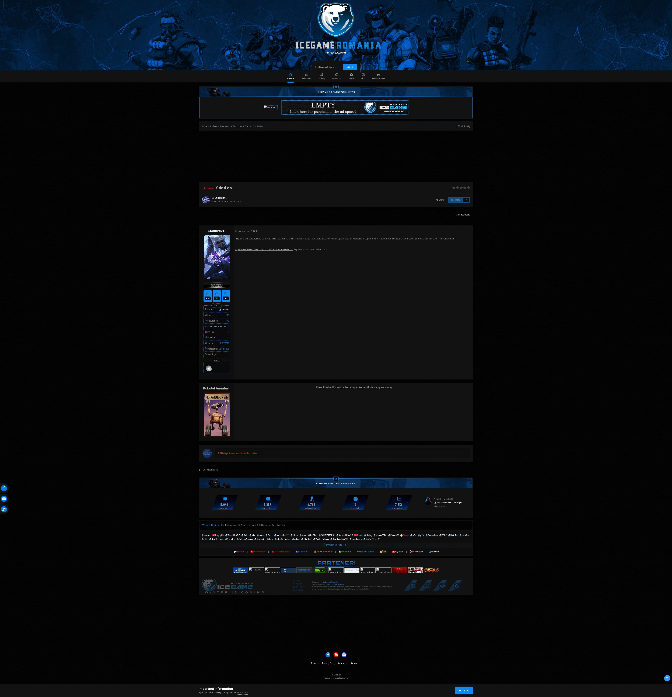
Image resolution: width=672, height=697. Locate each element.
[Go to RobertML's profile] (206, 200)
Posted (246, 231)
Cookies (355, 663)
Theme (314, 663)
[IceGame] (232, 585)
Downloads (337, 78)
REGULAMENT (300, 587)
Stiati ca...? (236, 201)
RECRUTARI (299, 590)
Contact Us (343, 663)
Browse (290, 78)
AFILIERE (299, 583)
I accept (465, 690)
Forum (298, 580)
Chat (363, 78)
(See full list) (279, 525)
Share (441, 200)
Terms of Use (242, 692)
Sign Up (350, 67)
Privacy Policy (328, 663)
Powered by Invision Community (336, 677)
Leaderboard (306, 78)
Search (351, 78)
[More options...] (467, 231)
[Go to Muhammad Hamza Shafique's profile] (428, 501)
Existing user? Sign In (325, 67)
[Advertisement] (336, 157)
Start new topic (463, 215)
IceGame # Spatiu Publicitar (336, 91)
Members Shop (378, 78)
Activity (321, 78)
